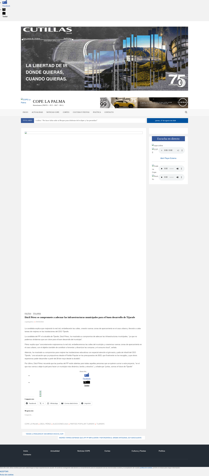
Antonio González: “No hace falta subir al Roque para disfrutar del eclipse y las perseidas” (62, 120)
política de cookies (146, 468)
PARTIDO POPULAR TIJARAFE (82, 424)
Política (97, 112)
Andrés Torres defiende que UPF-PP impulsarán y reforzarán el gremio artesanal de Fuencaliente (100, 438)
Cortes (66, 112)
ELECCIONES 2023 (60, 424)
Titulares (37, 313)
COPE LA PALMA (31, 424)
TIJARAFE (100, 424)
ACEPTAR (4, 471)
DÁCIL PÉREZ (45, 424)
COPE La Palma (49, 101)
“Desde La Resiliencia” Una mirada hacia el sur (44, 434)
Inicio (25, 112)
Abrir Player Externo (168, 158)
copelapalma (29, 322)
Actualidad (37, 112)
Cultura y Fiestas (81, 112)
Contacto (109, 112)
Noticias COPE (52, 112)
